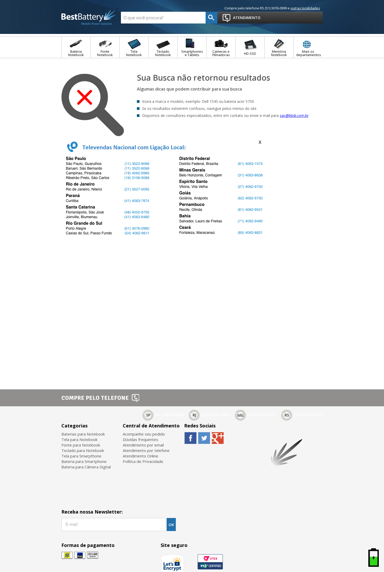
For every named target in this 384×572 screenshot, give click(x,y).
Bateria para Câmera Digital (86, 466)
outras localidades (305, 8)
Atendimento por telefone (146, 450)
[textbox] (163, 17)
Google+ (217, 438)
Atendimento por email (143, 445)
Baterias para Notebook (83, 434)
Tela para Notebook (79, 439)
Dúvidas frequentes (140, 439)
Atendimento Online (140, 455)
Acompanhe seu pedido (144, 434)
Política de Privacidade (143, 461)
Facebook (190, 438)
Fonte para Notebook (80, 445)
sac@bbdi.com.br (294, 115)
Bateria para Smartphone (84, 461)
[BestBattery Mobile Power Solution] (89, 17)
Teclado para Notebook (82, 450)
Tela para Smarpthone (81, 455)
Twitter (204, 438)
